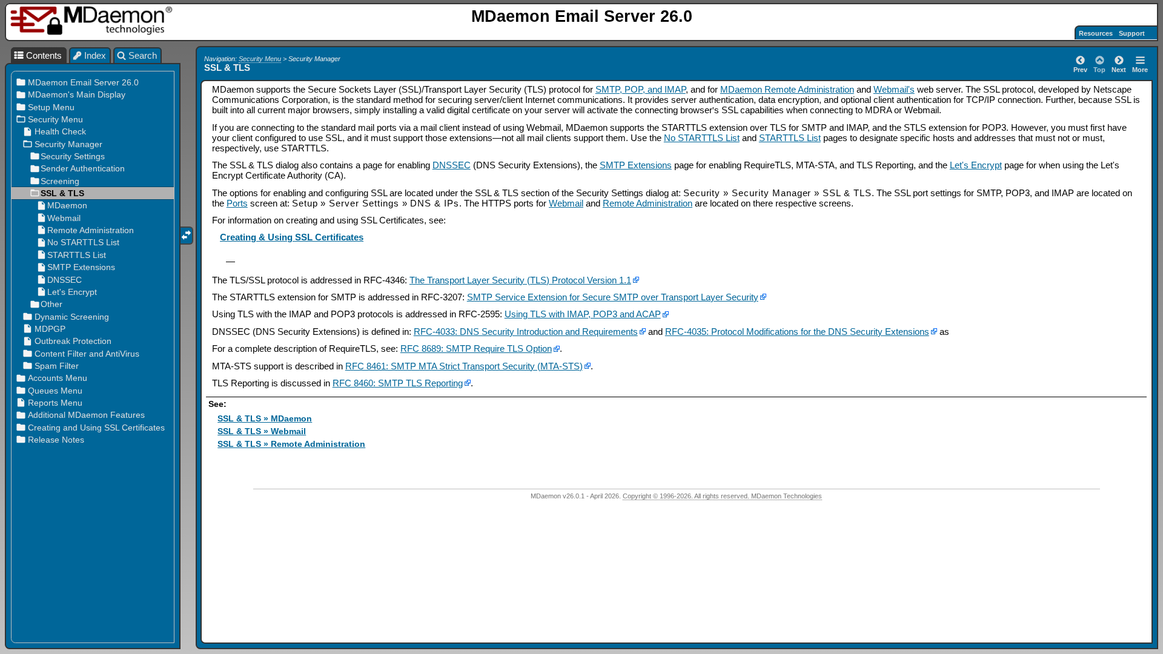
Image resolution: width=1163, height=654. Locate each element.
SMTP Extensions (636, 165)
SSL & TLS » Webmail (261, 431)
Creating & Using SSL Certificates (291, 237)
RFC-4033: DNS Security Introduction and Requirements (526, 331)
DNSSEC (451, 165)
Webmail (566, 203)
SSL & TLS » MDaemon (264, 418)
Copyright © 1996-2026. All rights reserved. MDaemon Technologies (722, 496)
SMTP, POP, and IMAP (640, 89)
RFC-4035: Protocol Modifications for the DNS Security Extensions (797, 331)
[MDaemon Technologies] (93, 21)
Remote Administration (647, 203)
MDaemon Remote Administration (787, 89)
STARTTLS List (790, 138)
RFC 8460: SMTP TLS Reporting (398, 383)
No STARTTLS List (702, 138)
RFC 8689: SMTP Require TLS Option (476, 348)
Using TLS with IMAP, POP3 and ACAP (583, 314)
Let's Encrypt (976, 165)
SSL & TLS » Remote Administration (291, 444)
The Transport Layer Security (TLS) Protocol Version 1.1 (520, 280)
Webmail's (894, 89)
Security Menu (260, 58)
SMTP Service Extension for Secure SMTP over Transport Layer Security (612, 297)
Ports (237, 203)
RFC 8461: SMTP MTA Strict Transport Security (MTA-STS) (464, 366)
